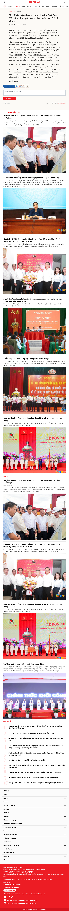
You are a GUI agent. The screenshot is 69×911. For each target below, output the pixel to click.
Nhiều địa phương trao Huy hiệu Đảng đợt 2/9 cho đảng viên (27, 358)
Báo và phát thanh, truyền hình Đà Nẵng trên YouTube (21, 903)
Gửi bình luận (9, 98)
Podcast (6, 856)
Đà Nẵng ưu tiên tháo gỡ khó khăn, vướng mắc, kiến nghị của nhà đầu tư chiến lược (32, 117)
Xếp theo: (49, 103)
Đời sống (65, 6)
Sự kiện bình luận (8, 852)
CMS (32, 909)
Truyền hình (7, 842)
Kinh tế (29, 6)
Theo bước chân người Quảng (12, 823)
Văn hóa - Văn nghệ (51, 6)
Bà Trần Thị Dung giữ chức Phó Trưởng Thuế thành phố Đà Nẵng (31, 733)
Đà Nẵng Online (11, 897)
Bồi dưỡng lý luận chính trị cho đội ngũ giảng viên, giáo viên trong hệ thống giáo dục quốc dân (36, 766)
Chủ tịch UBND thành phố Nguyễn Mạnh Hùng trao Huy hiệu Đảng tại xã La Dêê (36, 783)
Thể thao (6, 813)
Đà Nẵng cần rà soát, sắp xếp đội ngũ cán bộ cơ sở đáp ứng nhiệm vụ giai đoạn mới (35, 739)
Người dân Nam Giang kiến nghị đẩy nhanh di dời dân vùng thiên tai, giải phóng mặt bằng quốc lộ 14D (32, 300)
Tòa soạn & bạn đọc (9, 831)
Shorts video (7, 860)
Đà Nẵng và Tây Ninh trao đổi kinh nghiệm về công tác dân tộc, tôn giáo (33, 778)
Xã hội (23, 6)
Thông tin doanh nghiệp (10, 834)
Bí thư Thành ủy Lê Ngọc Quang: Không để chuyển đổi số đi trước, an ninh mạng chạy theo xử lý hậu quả (36, 727)
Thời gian (54, 103)
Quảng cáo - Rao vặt (9, 838)
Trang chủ (12, 11)
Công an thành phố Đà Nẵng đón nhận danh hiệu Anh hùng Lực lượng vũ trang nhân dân (32, 419)
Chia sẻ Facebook (10, 86)
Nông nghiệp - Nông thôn (11, 845)
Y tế (59, 6)
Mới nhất (10, 6)
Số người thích (62, 103)
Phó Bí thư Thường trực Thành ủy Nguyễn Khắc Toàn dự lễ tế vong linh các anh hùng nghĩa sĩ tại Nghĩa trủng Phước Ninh (35, 747)
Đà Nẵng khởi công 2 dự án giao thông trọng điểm (23, 664)
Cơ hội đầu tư (7, 849)
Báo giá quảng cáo (10, 890)
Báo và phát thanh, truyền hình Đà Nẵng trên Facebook (22, 900)
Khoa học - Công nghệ (10, 820)
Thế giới (5, 816)
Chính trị (17, 6)
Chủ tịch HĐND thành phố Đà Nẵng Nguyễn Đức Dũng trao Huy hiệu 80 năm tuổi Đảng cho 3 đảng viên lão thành (34, 240)
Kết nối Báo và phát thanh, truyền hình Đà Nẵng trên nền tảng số (24, 894)
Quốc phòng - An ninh (10, 827)
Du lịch (35, 6)
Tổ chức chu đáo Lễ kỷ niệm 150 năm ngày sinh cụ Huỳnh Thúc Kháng (31, 177)
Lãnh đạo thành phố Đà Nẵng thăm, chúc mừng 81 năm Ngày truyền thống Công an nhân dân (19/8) (36, 754)
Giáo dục (41, 6)
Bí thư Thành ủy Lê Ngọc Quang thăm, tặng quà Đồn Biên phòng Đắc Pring (34, 772)
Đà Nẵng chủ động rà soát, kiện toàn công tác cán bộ (26, 760)
